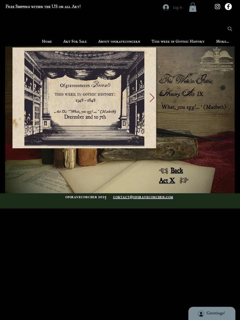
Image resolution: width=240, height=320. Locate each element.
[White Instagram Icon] (217, 6)
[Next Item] (152, 98)
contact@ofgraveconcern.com (143, 197)
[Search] (230, 29)
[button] (193, 7)
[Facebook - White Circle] (228, 6)
